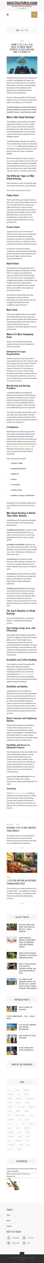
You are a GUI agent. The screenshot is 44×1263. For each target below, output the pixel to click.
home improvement (20, 1115)
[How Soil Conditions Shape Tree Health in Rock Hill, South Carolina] (12, 924)
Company (26, 1094)
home (9, 1115)
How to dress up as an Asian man (27, 1036)
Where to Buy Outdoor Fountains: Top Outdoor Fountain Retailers (28, 955)
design (10, 1098)
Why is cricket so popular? (25, 1008)
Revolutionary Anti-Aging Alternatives (26, 1049)
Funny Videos (21, 1107)
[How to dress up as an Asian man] (12, 1035)
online (19, 1132)
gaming (18, 1111)
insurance (11, 1119)
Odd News (10, 1132)
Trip (29, 1145)
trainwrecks (11, 1145)
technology (18, 1140)
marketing (32, 1124)
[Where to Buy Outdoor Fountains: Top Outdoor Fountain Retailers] (12, 953)
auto (9, 1090)
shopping (10, 1136)
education (19, 1098)
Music (17, 1128)
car (19, 1094)
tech (9, 1140)
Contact (9, 1226)
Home (8, 877)
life (17, 1124)
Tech (22, 41)
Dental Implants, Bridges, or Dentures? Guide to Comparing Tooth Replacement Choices (27, 942)
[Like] (20, 848)
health (26, 1111)
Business (10, 824)
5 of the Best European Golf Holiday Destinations (27, 1027)
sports (19, 1136)
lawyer (27, 1119)
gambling (31, 1107)
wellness (19, 1149)
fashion (18, 1102)
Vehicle (10, 1149)
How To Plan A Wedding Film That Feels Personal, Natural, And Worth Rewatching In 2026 (27, 968)
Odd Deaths (27, 1128)
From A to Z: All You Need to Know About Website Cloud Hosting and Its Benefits (22, 48)
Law (19, 1119)
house (31, 1115)
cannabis (10, 1094)
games (10, 1111)
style (27, 1136)
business (26, 1090)
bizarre (17, 1090)
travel (21, 1145)
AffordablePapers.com (14, 1169)
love (23, 1124)
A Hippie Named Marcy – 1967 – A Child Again (21, 1017)
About (8, 1220)
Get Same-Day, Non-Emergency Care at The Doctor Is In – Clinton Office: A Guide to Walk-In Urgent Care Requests (28, 983)
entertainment (30, 1098)
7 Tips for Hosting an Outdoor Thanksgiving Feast (21, 882)
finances (10, 1107)
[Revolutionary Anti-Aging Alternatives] (12, 1048)
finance (27, 1102)
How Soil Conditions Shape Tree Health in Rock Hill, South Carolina (26, 928)
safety (27, 1132)
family (10, 1102)
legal (9, 1124)
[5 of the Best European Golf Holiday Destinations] (12, 1025)
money (10, 1128)
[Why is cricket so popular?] (12, 1007)
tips (27, 1140)
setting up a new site (20, 793)
